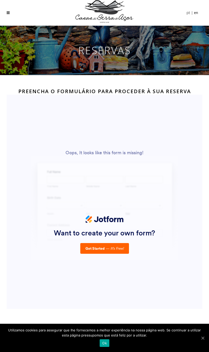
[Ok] (202, 338)
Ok (104, 343)
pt (188, 12)
